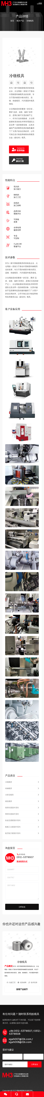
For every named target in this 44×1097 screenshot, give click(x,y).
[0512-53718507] (18, 82)
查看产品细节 (22, 991)
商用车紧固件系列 (12, 807)
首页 (12, 20)
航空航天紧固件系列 (12, 833)
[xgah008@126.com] (24, 82)
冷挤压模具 (9, 795)
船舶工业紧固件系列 (12, 827)
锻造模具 (8, 801)
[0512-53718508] (31, 82)
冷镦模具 (8, 782)
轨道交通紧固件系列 (12, 820)
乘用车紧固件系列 (12, 814)
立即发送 (22, 907)
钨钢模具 (8, 788)
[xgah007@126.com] (11, 82)
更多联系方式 (22, 861)
